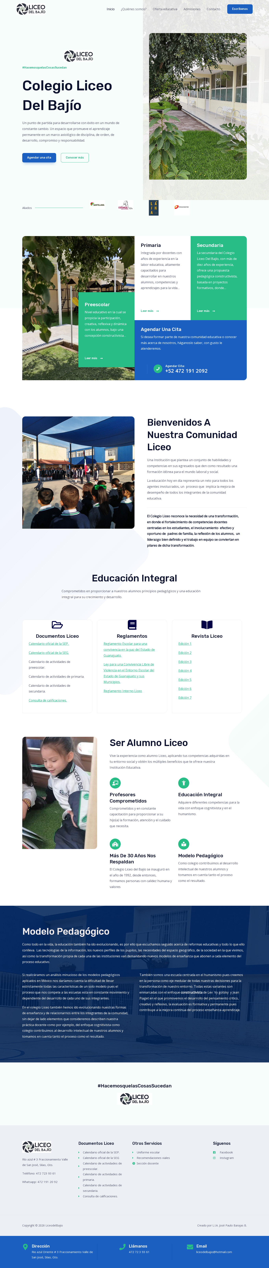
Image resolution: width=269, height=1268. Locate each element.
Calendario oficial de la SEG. (49, 653)
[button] (240, 9)
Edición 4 (184, 670)
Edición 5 (184, 680)
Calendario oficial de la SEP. (49, 643)
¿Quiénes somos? (134, 9)
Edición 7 (184, 697)
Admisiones (192, 9)
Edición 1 (184, 643)
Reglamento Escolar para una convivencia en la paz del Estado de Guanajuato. (129, 649)
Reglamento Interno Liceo (123, 691)
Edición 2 (184, 653)
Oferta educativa (165, 9)
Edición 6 (184, 689)
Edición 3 (184, 662)
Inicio (111, 9)
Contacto (213, 9)
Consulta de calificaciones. (48, 700)
